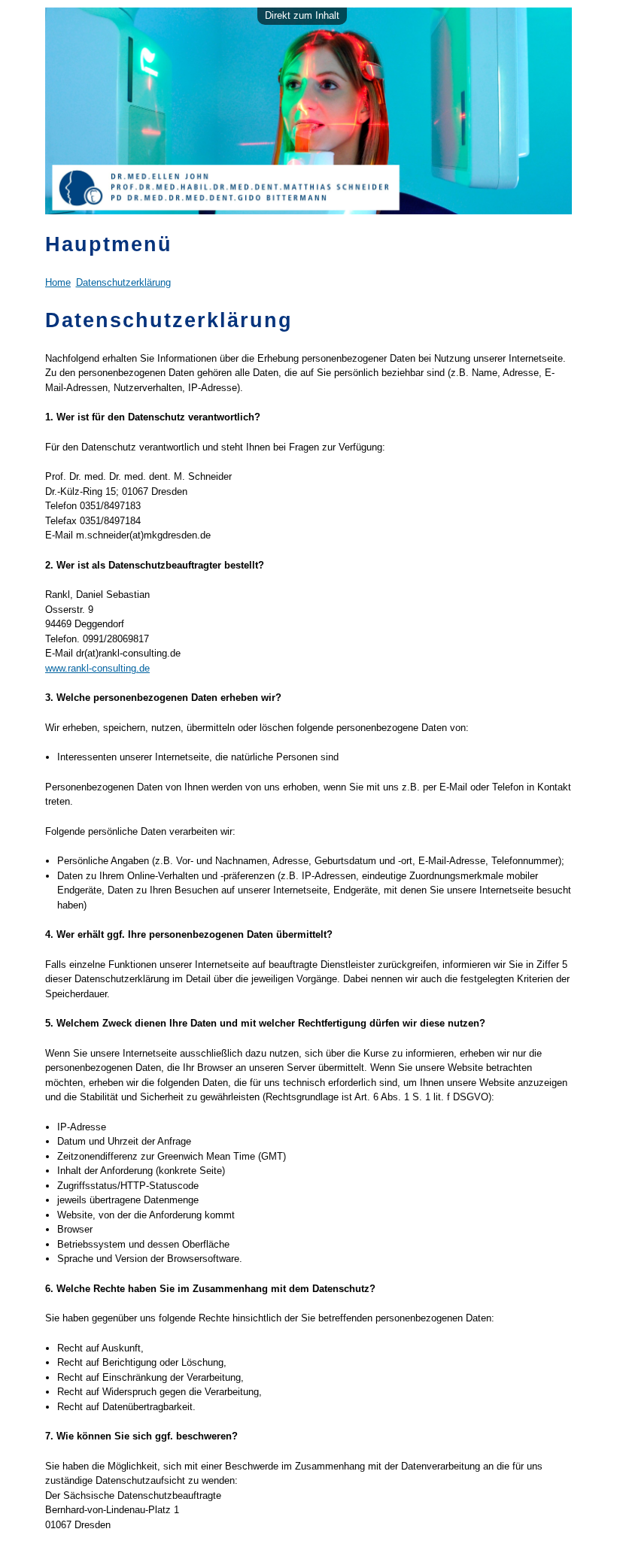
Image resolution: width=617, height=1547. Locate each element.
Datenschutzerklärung (123, 282)
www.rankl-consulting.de (97, 668)
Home (58, 282)
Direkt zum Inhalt (302, 15)
